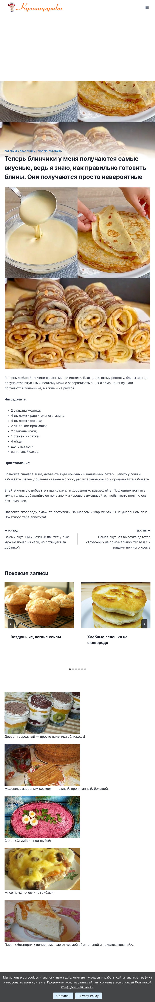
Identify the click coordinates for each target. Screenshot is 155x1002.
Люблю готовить (49, 151)
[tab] (70, 669)
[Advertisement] (77, 43)
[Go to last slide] (11, 623)
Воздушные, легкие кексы (36, 637)
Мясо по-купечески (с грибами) (30, 892)
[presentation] (39, 605)
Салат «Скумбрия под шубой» (28, 841)
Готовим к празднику (20, 151)
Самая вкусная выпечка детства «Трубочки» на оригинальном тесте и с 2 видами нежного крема (118, 539)
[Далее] (144, 623)
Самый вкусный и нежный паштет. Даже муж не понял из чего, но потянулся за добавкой (37, 539)
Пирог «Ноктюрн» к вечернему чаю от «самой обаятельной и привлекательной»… (70, 945)
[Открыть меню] (146, 7)
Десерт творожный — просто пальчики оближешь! (45, 736)
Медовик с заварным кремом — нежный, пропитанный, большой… (57, 789)
